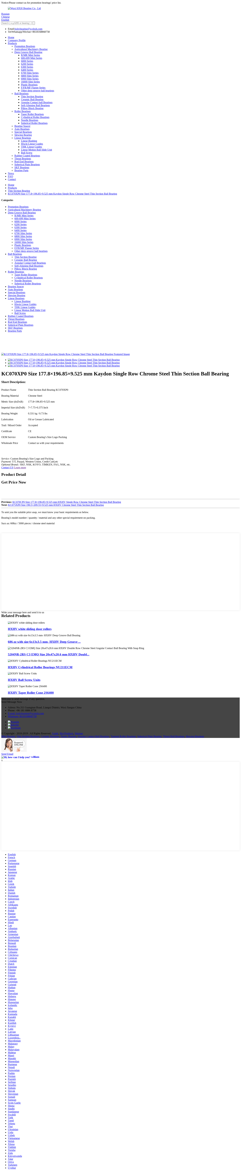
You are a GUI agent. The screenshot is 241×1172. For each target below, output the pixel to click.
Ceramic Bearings (50, 736)
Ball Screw (26, 152)
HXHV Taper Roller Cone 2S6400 (31, 692)
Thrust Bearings (22, 158)
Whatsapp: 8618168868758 (22, 716)
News (11, 173)
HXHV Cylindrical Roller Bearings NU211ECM (40, 667)
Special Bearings (23, 132)
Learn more (20, 467)
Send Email (7, 754)
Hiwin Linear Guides (32, 143)
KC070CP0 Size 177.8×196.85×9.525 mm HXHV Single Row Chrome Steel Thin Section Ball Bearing (66, 502)
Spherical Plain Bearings (27, 164)
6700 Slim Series (30, 72)
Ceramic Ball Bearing (32, 99)
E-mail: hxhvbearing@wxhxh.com (26, 713)
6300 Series (27, 67)
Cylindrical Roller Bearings (35, 117)
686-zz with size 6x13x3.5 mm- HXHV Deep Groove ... (44, 641)
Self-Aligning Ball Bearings (35, 105)
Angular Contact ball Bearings (36, 102)
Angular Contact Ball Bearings (93, 736)
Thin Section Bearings (28, 736)
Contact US (7, 467)
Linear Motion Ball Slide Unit (36, 149)
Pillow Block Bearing (32, 108)
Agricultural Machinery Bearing (31, 49)
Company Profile (17, 40)
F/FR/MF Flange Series (33, 87)
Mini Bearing (8, 736)
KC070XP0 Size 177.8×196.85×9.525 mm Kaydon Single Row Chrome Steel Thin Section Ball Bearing (62, 193)
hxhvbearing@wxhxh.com (28, 28)
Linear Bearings (22, 137)
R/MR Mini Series (30, 55)
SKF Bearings (21, 167)
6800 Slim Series (30, 75)
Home (11, 37)
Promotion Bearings (24, 46)
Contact (12, 179)
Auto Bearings (22, 129)
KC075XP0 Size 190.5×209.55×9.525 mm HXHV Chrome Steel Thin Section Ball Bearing (56, 505)
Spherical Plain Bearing (149, 736)
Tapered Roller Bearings (123, 736)
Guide (55, 733)
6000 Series (27, 61)
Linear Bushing (29, 140)
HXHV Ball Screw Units (24, 680)
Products (12, 43)
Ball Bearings (21, 93)
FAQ (10, 176)
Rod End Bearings (24, 161)
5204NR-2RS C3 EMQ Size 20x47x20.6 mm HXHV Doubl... (48, 654)
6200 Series (27, 64)
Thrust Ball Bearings (173, 736)
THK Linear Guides (31, 146)
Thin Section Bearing (32, 96)
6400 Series (27, 69)
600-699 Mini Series (31, 58)
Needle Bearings (29, 120)
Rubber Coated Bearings (27, 155)
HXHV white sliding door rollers (29, 629)
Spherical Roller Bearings (34, 123)
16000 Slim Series (30, 81)
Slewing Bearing (23, 135)
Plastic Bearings (29, 84)
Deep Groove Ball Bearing (28, 52)
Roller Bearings (22, 111)
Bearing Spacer (22, 126)
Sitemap (79, 733)
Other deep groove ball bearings (37, 90)
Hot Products (66, 733)
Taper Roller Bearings (32, 114)
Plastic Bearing (68, 736)
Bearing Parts (21, 170)
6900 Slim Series (30, 78)
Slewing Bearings (195, 736)
